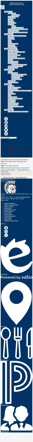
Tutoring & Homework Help (16, 106)
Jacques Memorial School (15, 153)
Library (10, 42)
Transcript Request (13, 68)
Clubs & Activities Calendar (19, 74)
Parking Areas (12, 102)
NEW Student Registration (15, 98)
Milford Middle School (14, 150)
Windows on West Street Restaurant (18, 32)
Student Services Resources (15, 66)
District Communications (11, 205)
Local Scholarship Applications (16, 58)
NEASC (13, 26)
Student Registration (9, 216)
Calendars (10, 20)
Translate (13, 139)
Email (6, 130)
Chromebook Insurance (14, 87)
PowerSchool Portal (13, 103)
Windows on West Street (11, 220)
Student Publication (16, 79)
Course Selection (12, 57)
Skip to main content (6, 1)
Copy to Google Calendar (8, 169)
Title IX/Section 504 (13, 31)
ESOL (9, 40)
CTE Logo (6, 126)
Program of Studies (13, 44)
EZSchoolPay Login (10, 209)
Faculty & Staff (12, 23)
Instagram (6, 119)
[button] (8, 12)
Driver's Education (13, 89)
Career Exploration (13, 50)
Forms (9, 95)
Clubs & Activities (13, 73)
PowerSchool (8, 219)
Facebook (6, 228)
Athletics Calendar (6, 174)
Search (6, 134)
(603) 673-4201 (24, 197)
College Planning (12, 53)
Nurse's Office (12, 100)
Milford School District (14, 145)
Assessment (11, 37)
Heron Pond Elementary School (16, 152)
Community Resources (14, 55)
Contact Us (11, 21)
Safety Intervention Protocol (19, 65)
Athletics (10, 71)
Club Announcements (17, 76)
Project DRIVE (12, 155)
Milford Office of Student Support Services (20, 156)
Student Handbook (13, 105)
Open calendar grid (21, 177)
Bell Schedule (11, 18)
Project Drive (11, 45)
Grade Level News (13, 82)
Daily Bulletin (12, 81)
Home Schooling (12, 97)
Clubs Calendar (5, 173)
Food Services (12, 94)
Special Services (12, 47)
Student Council (15, 78)
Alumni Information (13, 16)
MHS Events (4, 171)
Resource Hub (8, 214)
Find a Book (7, 213)
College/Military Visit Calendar (16, 52)
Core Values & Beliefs (17, 28)
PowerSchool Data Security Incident (18, 29)
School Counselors (13, 63)
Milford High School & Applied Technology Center (17, 147)
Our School (11, 24)
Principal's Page (15, 15)
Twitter (6, 235)
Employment (7, 208)
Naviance (10, 60)
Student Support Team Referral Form (18, 111)
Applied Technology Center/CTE (17, 36)
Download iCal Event (23, 169)
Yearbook (10, 108)
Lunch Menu (7, 217)
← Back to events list (8, 177)
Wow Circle (6, 122)
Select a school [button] (8, 144)
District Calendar (9, 206)
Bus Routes (11, 86)
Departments (11, 39)
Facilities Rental (8, 211)
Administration (12, 13)
